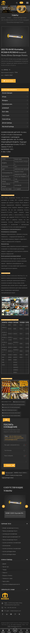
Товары (4, 569)
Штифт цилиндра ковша (20, 17)
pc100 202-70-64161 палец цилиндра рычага (14, 404)
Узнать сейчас (9, 81)
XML (27, 624)
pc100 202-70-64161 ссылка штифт (12, 415)
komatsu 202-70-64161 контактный (12, 407)
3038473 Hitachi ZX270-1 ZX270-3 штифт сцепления (15, 513)
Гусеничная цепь (7, 104)
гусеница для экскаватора (9, 534)
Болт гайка (5, 111)
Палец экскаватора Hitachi (9, 531)
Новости (4, 572)
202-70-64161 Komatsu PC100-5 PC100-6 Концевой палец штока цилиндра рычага (14, 438)
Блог (24, 624)
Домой (3, 17)
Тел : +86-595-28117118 (10, 607)
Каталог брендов (7, 93)
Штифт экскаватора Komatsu (10, 410)
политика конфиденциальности (11, 584)
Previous (3, 506)
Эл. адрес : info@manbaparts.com (12, 610)
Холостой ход (6, 119)
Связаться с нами (7, 578)
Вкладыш (5, 100)
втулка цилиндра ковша (9, 551)
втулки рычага (6, 545)
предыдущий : (9, 472)
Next (26, 506)
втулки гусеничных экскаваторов (11, 542)
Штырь (9, 17)
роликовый (5, 108)
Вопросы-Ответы (7, 575)
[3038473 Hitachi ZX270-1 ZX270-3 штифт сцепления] (15, 503)
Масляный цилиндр (8, 126)
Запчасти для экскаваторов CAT (11, 536)
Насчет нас (5, 566)
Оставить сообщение (15, 630)
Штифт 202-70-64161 (20, 401)
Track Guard (5, 115)
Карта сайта (5, 581)
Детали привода (7, 123)
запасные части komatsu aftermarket (12, 412)
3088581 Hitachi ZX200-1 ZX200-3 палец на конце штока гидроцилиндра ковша (14, 475)
